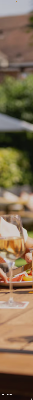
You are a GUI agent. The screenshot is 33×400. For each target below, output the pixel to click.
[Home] (16, 2)
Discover (31, 399)
